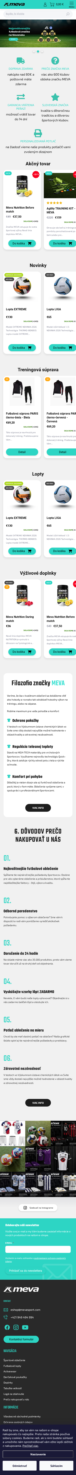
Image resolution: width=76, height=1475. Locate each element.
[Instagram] (15, 1327)
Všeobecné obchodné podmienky (22, 1416)
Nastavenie (38, 1454)
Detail (22, 452)
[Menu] (71, 4)
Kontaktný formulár (21, 1339)
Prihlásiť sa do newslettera (25, 1270)
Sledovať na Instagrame (41, 1207)
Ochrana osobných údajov (18, 1422)
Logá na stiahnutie (14, 1393)
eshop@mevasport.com (25, 1309)
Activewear (10, 1371)
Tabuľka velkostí (13, 1388)
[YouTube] (25, 1327)
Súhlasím (56, 1465)
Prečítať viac (30, 1445)
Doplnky (8, 1382)
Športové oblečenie (14, 1360)
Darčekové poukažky (15, 1376)
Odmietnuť (20, 1465)
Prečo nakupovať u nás (16, 1399)
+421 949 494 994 (22, 1317)
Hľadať (68, 14)
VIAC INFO (38, 807)
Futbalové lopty (12, 1365)
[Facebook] (7, 1327)
